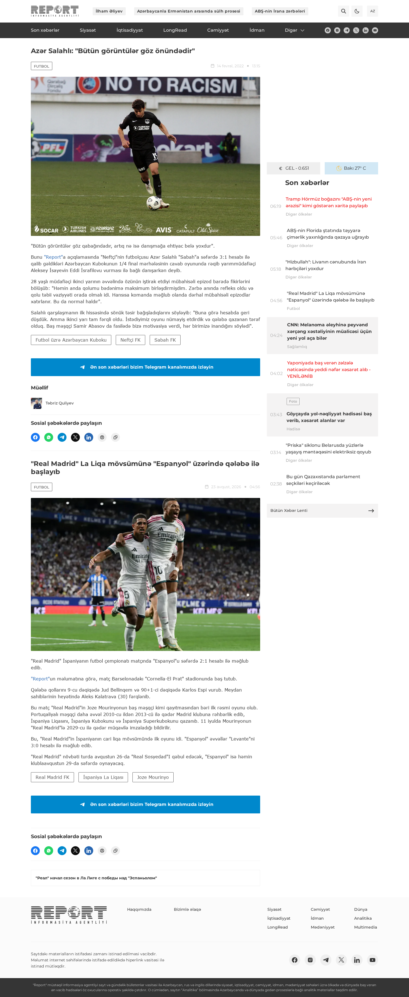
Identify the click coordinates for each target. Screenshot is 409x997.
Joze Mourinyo (153, 777)
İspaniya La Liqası (103, 777)
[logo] (55, 11)
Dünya (360, 909)
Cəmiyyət (320, 909)
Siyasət (274, 909)
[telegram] (347, 30)
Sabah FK (165, 339)
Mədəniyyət (323, 927)
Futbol (41, 66)
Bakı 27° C (355, 168)
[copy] (115, 437)
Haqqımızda (139, 909)
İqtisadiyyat (278, 918)
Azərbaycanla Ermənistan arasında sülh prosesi (188, 11)
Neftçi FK (130, 339)
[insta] (337, 30)
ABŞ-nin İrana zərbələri (280, 11)
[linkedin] (366, 30)
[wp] (48, 437)
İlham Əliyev (109, 11)
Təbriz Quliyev (60, 403)
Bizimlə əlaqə (187, 909)
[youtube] (375, 30)
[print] (102, 437)
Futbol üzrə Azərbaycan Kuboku (71, 339)
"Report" (53, 257)
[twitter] (356, 30)
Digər (291, 30)
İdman (317, 918)
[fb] (328, 30)
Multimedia (365, 927)
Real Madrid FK (52, 777)
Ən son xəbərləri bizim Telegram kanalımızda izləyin (151, 367)
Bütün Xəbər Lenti (288, 510)
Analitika (363, 918)
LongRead (277, 927)
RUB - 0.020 (297, 168)
